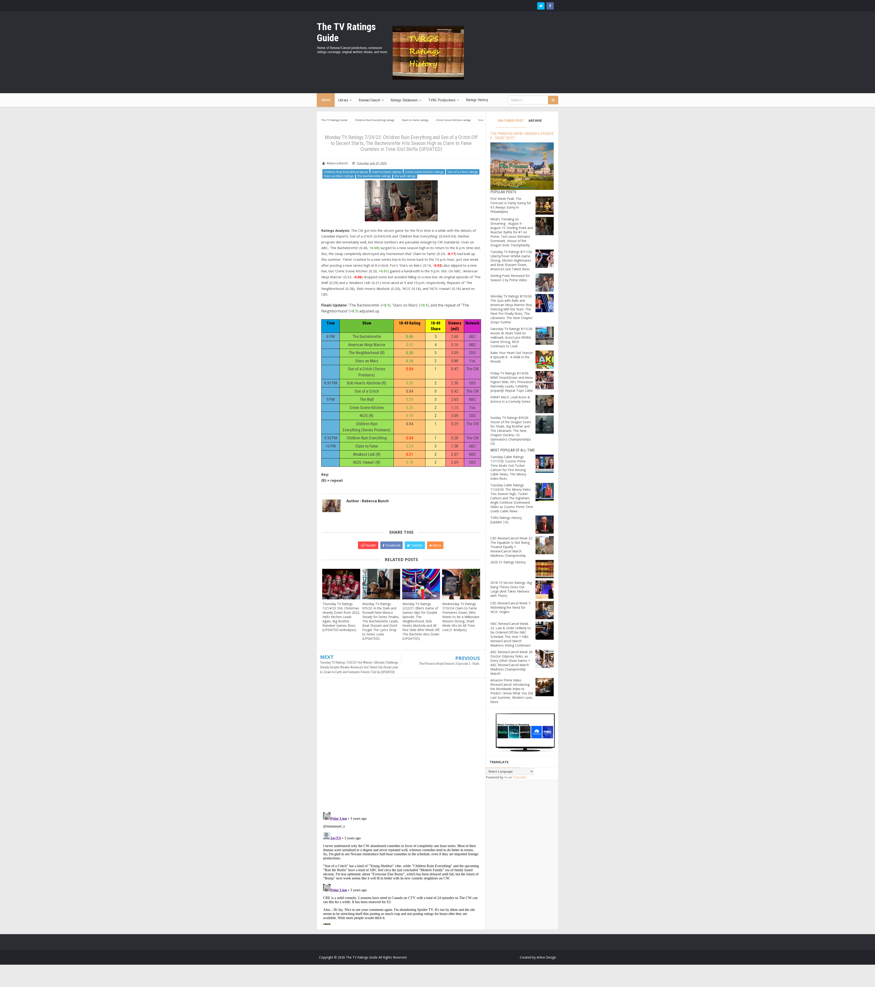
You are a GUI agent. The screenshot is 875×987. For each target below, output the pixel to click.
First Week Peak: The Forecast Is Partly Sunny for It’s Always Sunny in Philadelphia (510, 205)
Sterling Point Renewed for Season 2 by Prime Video (510, 277)
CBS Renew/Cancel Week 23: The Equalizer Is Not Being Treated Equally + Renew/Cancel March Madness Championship (511, 547)
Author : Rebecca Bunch (367, 500)
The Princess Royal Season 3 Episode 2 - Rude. (449, 663)
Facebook (392, 545)
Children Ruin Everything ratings (346, 172)
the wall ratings (405, 176)
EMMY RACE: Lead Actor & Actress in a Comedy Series (510, 399)
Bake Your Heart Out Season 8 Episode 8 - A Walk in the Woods (511, 356)
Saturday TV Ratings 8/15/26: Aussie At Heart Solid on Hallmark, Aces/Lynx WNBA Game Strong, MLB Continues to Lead (511, 337)
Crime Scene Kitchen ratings (424, 172)
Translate (520, 777)
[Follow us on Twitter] (541, 6)
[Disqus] (401, 747)
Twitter (416, 545)
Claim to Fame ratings (386, 172)
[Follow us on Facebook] (550, 6)
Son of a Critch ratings (463, 172)
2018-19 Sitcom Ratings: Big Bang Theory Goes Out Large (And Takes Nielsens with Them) (511, 589)
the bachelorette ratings (374, 176)
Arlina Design (546, 957)
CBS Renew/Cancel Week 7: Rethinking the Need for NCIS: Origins (510, 607)
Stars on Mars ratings (339, 176)
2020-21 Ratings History (508, 562)
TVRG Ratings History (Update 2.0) (506, 519)
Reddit (370, 545)
